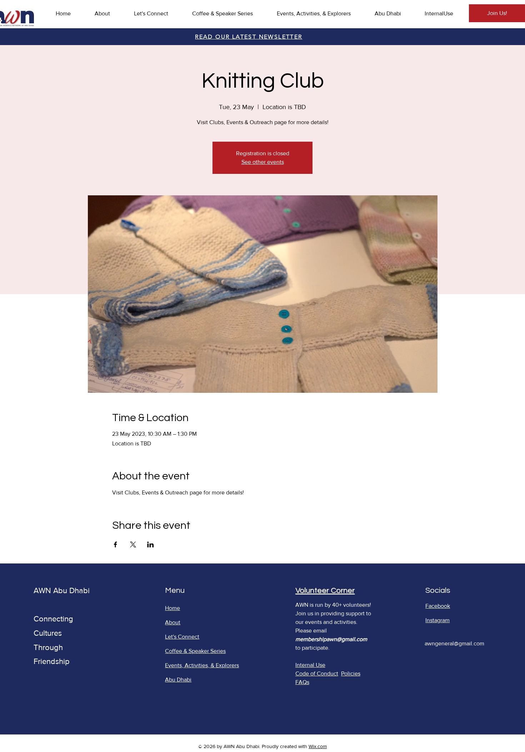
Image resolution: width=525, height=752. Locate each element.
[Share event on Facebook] (115, 544)
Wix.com (318, 746)
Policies (350, 673)
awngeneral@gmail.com (454, 643)
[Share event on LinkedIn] (150, 544)
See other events (262, 162)
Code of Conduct (316, 673)
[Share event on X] (133, 544)
